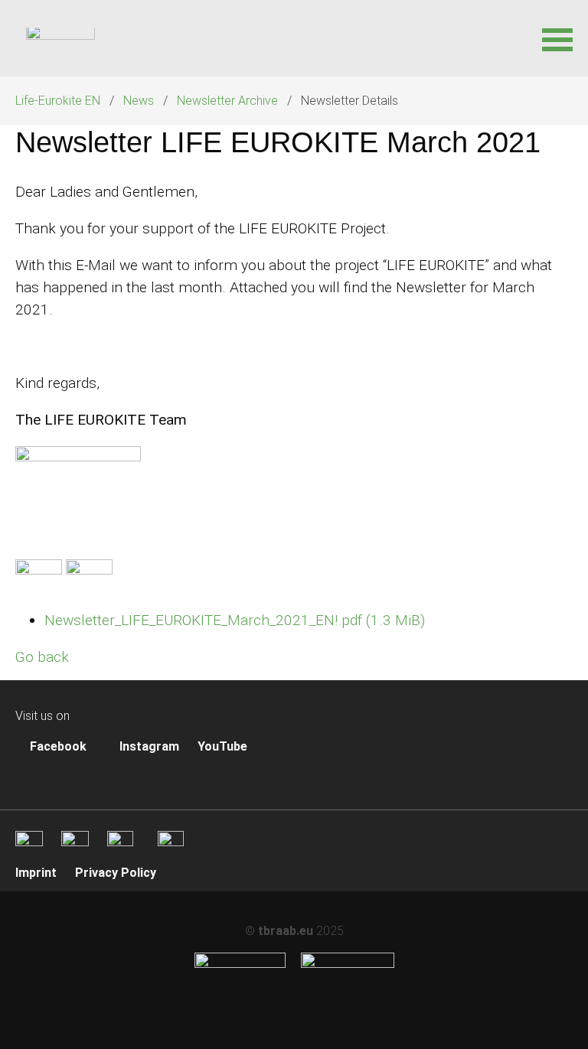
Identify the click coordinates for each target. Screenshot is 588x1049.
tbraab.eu (285, 931)
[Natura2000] (347, 963)
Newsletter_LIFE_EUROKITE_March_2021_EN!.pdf (234, 620)
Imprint (36, 872)
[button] (557, 38)
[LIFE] (240, 963)
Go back (42, 657)
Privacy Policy (115, 872)
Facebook (57, 746)
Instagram (147, 746)
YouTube (222, 746)
